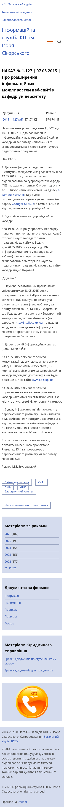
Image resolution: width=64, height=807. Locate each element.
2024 (8, 548)
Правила (11, 616)
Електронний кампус (19, 491)
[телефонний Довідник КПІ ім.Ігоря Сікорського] (32, 702)
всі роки (10, 567)
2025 (8, 541)
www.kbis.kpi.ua (43, 380)
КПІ (4, 4)
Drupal (22, 802)
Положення (13, 603)
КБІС (8, 487)
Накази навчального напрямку (26, 505)
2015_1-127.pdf (13, 119)
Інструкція (12, 596)
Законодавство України (18, 20)
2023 (8, 555)
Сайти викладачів (17, 482)
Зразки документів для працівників (29, 670)
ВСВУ (14, 741)
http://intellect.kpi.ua (29, 323)
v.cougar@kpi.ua (23, 204)
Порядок (11, 610)
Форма (9, 623)
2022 (8, 562)
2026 (8, 534)
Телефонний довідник (17, 12)
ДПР (23, 487)
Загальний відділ (20, 4)
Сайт (41, 482)
